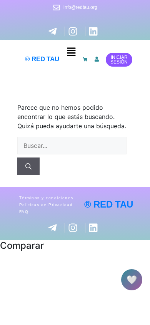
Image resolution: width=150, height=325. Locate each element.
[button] (71, 52)
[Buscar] (28, 166)
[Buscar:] (72, 145)
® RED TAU (42, 59)
